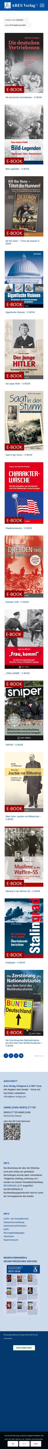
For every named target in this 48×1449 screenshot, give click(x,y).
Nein (24, 1444)
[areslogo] (20, 5)
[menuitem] (36, 5)
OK (13, 1444)
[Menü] (41, 5)
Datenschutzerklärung (14, 1222)
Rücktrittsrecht (11, 1240)
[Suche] (36, 5)
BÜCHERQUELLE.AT (13, 1185)
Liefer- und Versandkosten (16, 1218)
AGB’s (6, 1229)
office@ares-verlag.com (15, 1096)
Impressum (9, 1236)
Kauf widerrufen (24, 1348)
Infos (36, 1444)
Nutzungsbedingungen (14, 1233)
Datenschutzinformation (15, 1226)
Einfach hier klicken (12, 1116)
